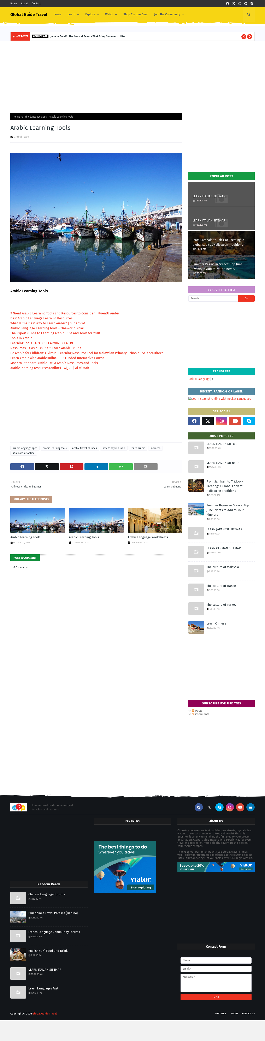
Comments (201, 714)
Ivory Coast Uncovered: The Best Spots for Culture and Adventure (96, 36)
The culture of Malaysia (222, 567)
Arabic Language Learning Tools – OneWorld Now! (47, 328)
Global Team (21, 136)
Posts (198, 710)
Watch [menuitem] (109, 14)
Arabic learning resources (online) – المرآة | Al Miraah (49, 368)
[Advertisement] (132, 76)
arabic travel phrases (84, 448)
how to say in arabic (113, 448)
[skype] (252, 3)
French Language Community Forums (54, 932)
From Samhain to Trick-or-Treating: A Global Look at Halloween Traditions (218, 242)
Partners (220, 1013)
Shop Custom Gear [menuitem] (135, 14)
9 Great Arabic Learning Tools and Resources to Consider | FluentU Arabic (65, 313)
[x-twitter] (234, 3)
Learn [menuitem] (71, 14)
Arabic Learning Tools (25, 537)
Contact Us (248, 1013)
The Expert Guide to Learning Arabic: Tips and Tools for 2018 (55, 333)
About (24, 3)
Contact (36, 3)
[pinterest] (246, 3)
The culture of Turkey (221, 605)
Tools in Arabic (21, 338)
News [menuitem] (57, 14)
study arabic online (24, 453)
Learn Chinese (216, 623)
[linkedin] (250, 807)
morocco (155, 448)
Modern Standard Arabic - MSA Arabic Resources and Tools (54, 363)
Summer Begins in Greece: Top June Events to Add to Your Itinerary (217, 266)
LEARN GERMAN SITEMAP (223, 548)
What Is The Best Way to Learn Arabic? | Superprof (47, 323)
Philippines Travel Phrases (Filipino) (53, 913)
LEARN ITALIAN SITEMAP (209, 196)
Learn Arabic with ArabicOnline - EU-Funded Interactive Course (57, 358)
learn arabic (138, 448)
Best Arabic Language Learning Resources (41, 318)
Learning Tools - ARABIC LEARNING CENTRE (42, 343)
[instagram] (240, 3)
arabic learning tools (55, 448)
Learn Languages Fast (43, 988)
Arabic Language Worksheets (148, 537)
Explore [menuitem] (90, 14)
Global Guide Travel (28, 14)
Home (13, 3)
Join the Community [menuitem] (167, 14)
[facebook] (227, 3)
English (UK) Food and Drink (48, 951)
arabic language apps (34, 116)
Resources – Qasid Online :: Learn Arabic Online (45, 348)
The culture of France (221, 586)
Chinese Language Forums (46, 894)
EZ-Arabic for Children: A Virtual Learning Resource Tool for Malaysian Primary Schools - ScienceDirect (86, 353)
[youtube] (235, 421)
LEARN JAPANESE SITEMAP (224, 529)
